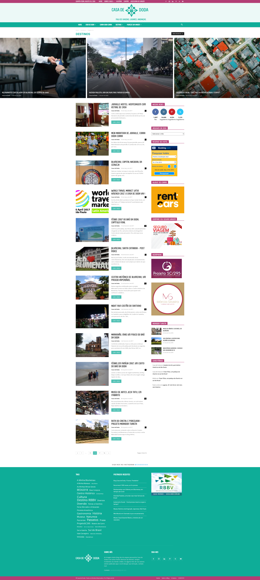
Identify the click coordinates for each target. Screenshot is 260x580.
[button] (181, 25)
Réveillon (79, 527)
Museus (81, 517)
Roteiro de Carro (98, 523)
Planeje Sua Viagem (133, 25)
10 (145, 398)
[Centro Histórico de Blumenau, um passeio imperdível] (92, 288)
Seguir (163, 109)
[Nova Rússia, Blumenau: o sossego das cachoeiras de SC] (156, 350)
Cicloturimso (99, 494)
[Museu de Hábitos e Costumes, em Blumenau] (156, 331)
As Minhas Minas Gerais (86, 487)
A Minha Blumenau (86, 480)
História (97, 513)
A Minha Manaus (83, 483)
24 (145, 226)
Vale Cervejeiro (83, 533)
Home (100, 1)
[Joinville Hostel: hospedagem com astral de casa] (92, 115)
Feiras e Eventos (95, 504)
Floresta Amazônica (85, 510)
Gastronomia (84, 513)
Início (77, 30)
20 (145, 309)
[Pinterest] (176, 1)
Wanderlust (89, 537)
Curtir (155, 109)
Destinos (118, 25)
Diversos (101, 500)
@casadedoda (141, 465)
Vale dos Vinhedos (96, 534)
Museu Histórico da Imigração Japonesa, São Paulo (130, 509)
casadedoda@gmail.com (118, 570)
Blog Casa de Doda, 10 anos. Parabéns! (126, 480)
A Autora (119, 1)
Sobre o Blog (108, 1)
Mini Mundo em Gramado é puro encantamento (129, 513)
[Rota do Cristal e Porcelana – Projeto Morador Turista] (92, 431)
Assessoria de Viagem (138, 1)
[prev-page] (77, 453)
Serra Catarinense (89, 527)
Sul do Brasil (94, 530)
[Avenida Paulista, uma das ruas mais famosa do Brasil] (130, 68)
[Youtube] (182, 1)
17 (99, 453)
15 (90, 453)
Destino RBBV (86, 500)
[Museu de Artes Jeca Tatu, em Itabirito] (92, 403)
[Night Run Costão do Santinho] (92, 316)
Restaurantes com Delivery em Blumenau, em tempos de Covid (128, 490)
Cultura (82, 497)
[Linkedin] (172, 1)
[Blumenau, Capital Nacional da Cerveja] (92, 172)
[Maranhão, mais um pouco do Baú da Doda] (92, 345)
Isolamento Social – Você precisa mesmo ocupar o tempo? (130, 503)
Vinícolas (80, 537)
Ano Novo (95, 483)
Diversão (82, 504)
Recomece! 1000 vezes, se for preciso (126, 485)
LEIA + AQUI (116, 122)
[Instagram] (169, 1)
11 (145, 283)
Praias (103, 520)
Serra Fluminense (100, 527)
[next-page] (108, 453)
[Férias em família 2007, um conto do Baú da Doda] (92, 374)
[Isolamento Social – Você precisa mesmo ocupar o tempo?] (217, 68)
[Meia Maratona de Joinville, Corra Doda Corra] (92, 144)
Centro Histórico (86, 493)
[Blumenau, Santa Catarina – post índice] (92, 259)
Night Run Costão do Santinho (126, 306)
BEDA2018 (82, 490)
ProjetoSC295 (83, 523)
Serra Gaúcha (82, 530)
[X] (179, 1)
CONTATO (126, 1)
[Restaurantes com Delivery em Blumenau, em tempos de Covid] (43, 68)
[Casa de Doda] (130, 12)
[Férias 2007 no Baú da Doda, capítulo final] (92, 230)
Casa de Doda (90, 25)
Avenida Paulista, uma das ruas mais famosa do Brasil (129, 497)
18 (104, 453)
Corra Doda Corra (106, 25)
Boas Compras (94, 490)
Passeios (92, 520)
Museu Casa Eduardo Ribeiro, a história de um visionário (128, 519)
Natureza (91, 517)
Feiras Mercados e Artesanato (88, 507)
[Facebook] (165, 1)
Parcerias (81, 520)
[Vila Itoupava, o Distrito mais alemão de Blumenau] (156, 341)
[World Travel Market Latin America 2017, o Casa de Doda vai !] (92, 201)
